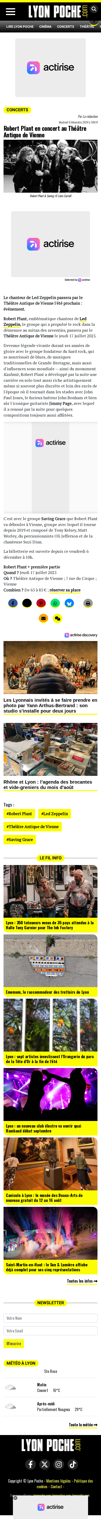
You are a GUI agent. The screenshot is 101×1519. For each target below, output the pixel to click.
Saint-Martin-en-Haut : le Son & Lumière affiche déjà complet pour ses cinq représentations (46, 1266)
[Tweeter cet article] (27, 603)
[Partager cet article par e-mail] (43, 618)
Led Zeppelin (55, 813)
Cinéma (45, 26)
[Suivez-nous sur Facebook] (29, 1468)
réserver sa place (65, 590)
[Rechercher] (93, 9)
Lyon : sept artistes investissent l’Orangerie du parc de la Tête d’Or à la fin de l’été (50, 1058)
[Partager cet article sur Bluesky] (69, 603)
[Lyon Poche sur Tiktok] (71, 1468)
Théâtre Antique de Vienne (34, 826)
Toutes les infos (80, 1281)
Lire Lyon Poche (20, 26)
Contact (56, 1486)
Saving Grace (21, 839)
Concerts (65, 26)
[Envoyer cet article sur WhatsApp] (55, 603)
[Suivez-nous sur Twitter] (43, 1468)
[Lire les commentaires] (57, 618)
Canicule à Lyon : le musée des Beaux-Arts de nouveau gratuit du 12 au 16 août (44, 1197)
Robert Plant (20, 813)
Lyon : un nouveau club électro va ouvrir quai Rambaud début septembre (43, 1128)
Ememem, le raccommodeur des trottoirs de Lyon (47, 992)
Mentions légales (58, 1481)
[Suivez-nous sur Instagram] (57, 1468)
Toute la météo (81, 1424)
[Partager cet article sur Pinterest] (41, 603)
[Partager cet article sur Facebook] (13, 603)
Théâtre (87, 26)
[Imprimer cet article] (88, 603)
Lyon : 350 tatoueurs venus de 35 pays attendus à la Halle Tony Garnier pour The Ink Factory (50, 924)
